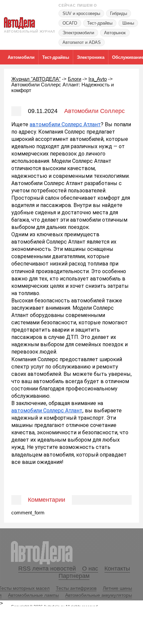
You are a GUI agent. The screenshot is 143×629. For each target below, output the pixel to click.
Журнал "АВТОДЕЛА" (36, 79)
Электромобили (78, 32)
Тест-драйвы (99, 23)
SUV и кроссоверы (81, 13)
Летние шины (117, 588)
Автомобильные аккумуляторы (98, 595)
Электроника (90, 57)
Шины (128, 23)
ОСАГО (70, 23)
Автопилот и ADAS (82, 42)
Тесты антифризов (76, 588)
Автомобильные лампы (33, 595)
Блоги (74, 79)
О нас (90, 568)
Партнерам (74, 576)
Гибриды (118, 13)
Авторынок (115, 32)
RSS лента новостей (47, 568)
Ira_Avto (97, 79)
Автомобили (21, 57)
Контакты (117, 568)
